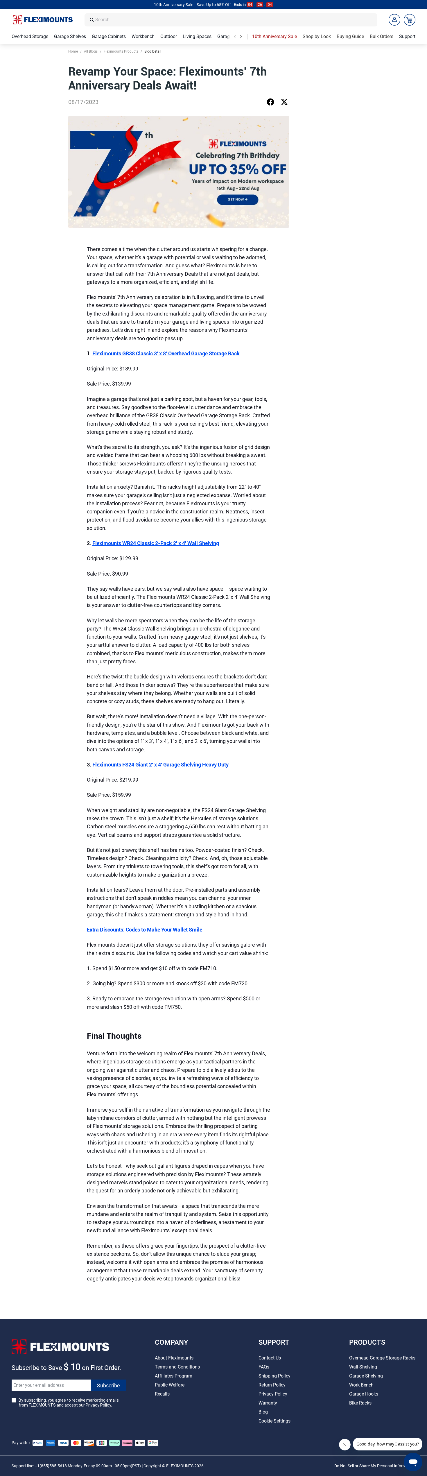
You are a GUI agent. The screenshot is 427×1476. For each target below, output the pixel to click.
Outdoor (168, 36)
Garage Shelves (70, 36)
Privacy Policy (273, 1394)
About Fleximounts (174, 1358)
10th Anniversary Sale (274, 36)
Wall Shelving (363, 1367)
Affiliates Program (173, 1376)
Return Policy (272, 1385)
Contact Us (270, 1358)
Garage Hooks (363, 1394)
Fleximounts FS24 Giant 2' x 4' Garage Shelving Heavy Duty (160, 765)
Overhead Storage (30, 36)
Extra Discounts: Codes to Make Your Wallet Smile (144, 930)
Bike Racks (360, 1403)
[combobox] (234, 20)
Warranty (268, 1403)
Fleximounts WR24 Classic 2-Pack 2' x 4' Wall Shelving (155, 543)
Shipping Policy (274, 1376)
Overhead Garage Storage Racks (382, 1358)
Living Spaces (197, 36)
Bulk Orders (381, 36)
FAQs (264, 1367)
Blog (263, 1412)
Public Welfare (169, 1385)
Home (73, 51)
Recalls (162, 1394)
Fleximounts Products (121, 51)
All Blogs (91, 51)
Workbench (143, 36)
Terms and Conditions (177, 1367)
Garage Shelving (366, 1376)
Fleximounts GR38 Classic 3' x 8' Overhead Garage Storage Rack (166, 353)
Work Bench (361, 1385)
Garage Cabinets (109, 36)
